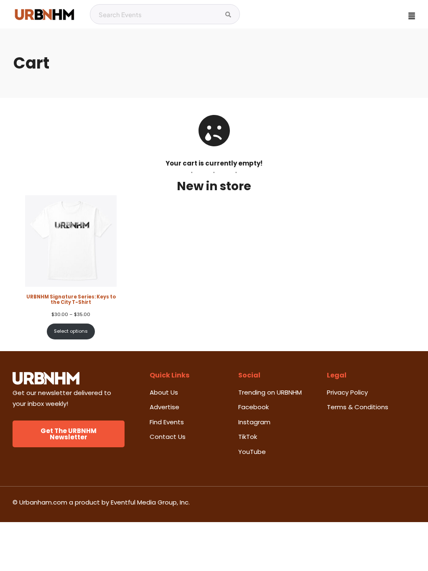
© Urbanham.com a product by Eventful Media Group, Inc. (101, 502)
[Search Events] (228, 14)
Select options (71, 331)
